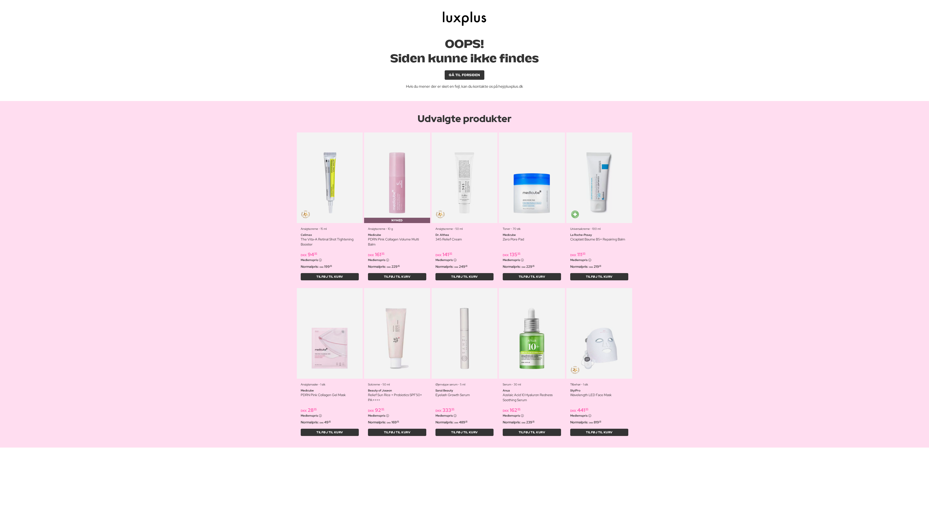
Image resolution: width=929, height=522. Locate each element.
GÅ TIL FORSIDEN (464, 75)
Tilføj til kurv (329, 277)
